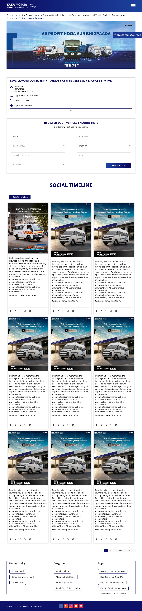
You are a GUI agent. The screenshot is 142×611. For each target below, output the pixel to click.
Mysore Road (18, 571)
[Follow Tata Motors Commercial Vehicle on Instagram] (71, 606)
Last (129, 550)
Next (120, 550)
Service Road (18, 583)
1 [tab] (67, 65)
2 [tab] (69, 65)
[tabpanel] (71, 45)
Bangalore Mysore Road (23, 577)
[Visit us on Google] (66, 606)
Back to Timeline (19, 197)
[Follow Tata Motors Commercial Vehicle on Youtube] (76, 606)
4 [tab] (75, 65)
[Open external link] (127, 37)
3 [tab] (72, 65)
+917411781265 (22, 100)
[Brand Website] (81, 606)
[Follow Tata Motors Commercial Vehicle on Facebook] (61, 606)
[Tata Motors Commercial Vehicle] (21, 5)
